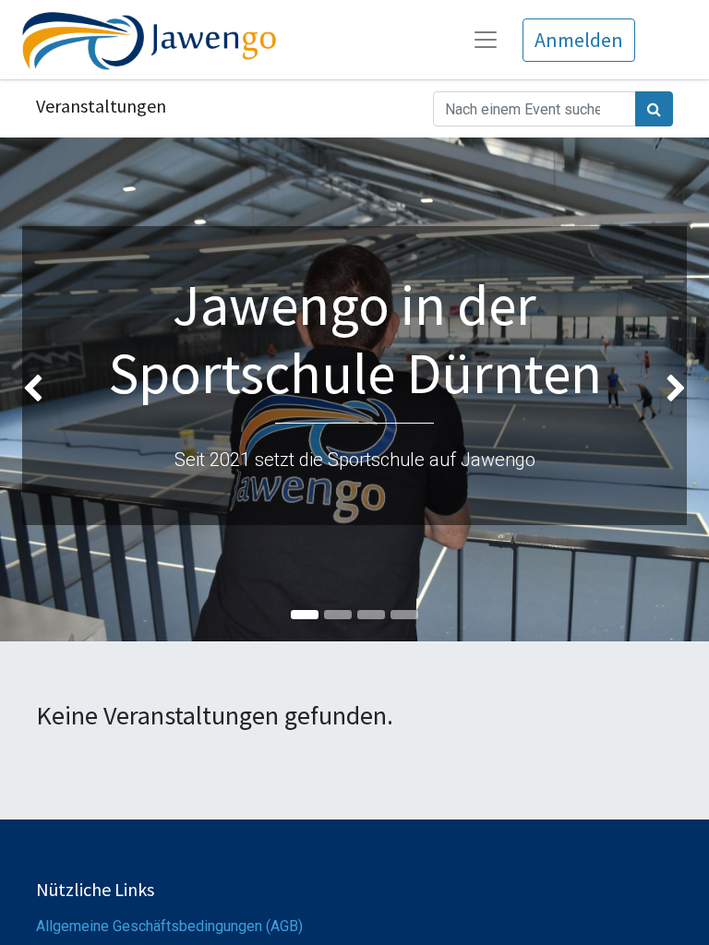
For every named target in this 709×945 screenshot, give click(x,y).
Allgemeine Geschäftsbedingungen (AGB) (169, 926)
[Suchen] (654, 108)
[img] (28, 389)
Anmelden (579, 40)
